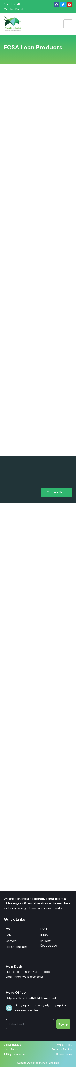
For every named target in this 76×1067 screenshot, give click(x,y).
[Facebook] (56, 4)
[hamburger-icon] (67, 23)
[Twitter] (63, 4)
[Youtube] (69, 4)
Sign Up (63, 1024)
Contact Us (55, 492)
